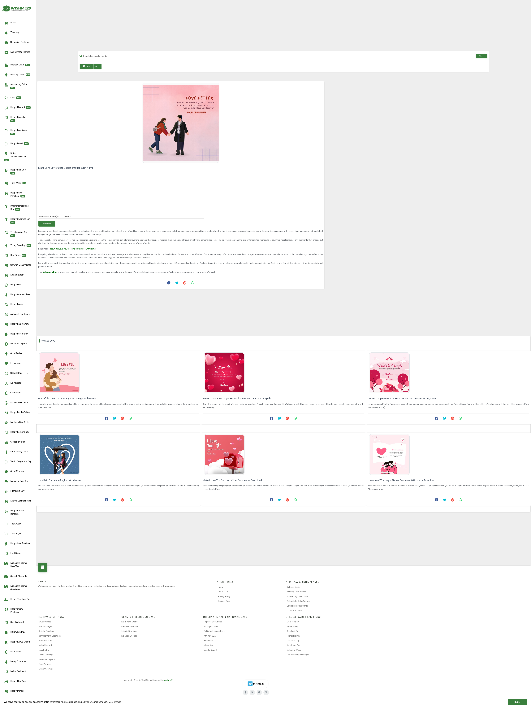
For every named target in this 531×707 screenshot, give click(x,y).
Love (15, 97)
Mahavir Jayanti (46, 669)
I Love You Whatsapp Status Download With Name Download (401, 480)
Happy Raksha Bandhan (17, 512)
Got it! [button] (517, 702)
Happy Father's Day (19, 432)
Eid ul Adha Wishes (130, 622)
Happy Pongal (17, 691)
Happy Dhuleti (17, 304)
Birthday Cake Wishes (296, 591)
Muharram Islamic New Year (18, 565)
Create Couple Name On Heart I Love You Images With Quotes (402, 398)
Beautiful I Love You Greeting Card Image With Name (73, 249)
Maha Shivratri (17, 274)
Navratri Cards (45, 640)
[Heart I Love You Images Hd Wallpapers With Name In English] (283, 373)
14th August (16, 533)
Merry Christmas (18, 661)
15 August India (211, 626)
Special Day (16, 373)
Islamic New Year (129, 631)
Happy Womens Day (20, 294)
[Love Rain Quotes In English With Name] (118, 454)
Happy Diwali (19, 143)
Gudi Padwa (44, 650)
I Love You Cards (294, 610)
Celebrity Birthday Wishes (298, 601)
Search (482, 56)
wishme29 (168, 680)
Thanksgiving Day (19, 234)
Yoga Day (208, 640)
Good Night (15, 392)
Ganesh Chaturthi (18, 576)
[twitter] (252, 692)
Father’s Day (292, 626)
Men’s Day (208, 645)
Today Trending (20, 245)
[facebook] (245, 692)
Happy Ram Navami (19, 324)
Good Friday (16, 353)
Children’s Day (293, 640)
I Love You (15, 363)
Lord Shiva (15, 553)
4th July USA (210, 636)
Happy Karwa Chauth (20, 641)
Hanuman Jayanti (18, 343)
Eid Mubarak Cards (19, 402)
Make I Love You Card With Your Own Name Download (232, 480)
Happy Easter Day (19, 333)
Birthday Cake (19, 64)
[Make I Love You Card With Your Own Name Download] (283, 454)
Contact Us (223, 591)
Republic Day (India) (213, 622)
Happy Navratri (20, 107)
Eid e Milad (15, 651)
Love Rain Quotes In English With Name (59, 480)
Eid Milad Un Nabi (129, 636)
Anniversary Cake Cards (297, 596)
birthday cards (20, 74)
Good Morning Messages (298, 654)
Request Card (224, 601)
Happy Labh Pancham (17, 194)
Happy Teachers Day (20, 599)
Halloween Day (17, 632)
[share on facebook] (169, 283)
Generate (47, 224)
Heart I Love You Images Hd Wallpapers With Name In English (237, 398)
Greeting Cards (17, 441)
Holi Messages (45, 626)
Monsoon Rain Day (19, 481)
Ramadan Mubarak (129, 626)
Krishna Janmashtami (20, 500)
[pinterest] (259, 692)
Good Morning (17, 471)
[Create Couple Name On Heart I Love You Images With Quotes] (448, 373)
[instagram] (266, 692)
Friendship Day (17, 491)
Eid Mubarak (16, 383)
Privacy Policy (224, 596)
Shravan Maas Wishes (20, 265)
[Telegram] (255, 684)
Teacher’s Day (293, 631)
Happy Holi (15, 284)
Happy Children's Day (21, 220)
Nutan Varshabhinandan (16, 156)
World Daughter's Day (20, 461)
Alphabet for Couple (20, 314)
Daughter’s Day (293, 645)
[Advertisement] (283, 26)
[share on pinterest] (184, 283)
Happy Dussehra (18, 119)
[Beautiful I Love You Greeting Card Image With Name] (118, 373)
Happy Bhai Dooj (18, 171)
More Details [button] (115, 702)
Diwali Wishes (45, 622)
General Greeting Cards (297, 606)
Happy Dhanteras (19, 132)
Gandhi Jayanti (17, 622)
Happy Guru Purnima (20, 543)
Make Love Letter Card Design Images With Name (65, 167)
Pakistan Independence (214, 631)
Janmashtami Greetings (50, 636)
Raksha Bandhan (46, 631)
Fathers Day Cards (19, 451)
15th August (16, 523)
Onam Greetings (46, 654)
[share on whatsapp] (192, 283)
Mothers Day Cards (19, 422)
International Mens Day (19, 207)
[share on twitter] (176, 283)
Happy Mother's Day (20, 412)
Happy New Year (18, 681)
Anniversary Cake (19, 86)
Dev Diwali (18, 255)
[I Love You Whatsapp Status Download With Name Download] (448, 454)
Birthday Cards (293, 587)
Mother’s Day (293, 622)
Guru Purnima (45, 664)
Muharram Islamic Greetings (18, 588)
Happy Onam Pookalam (16, 611)
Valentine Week (294, 650)
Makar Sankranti (18, 671)
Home (88, 66)
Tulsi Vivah (18, 183)
